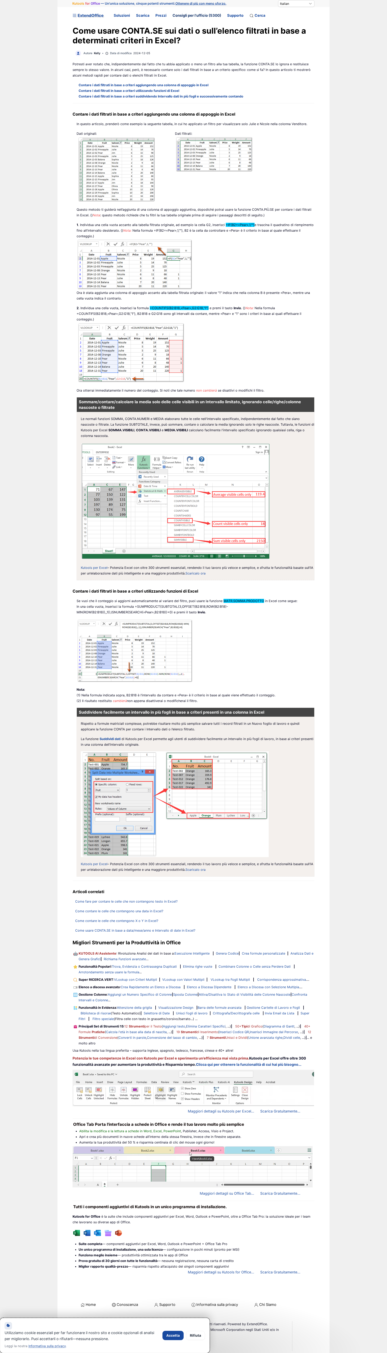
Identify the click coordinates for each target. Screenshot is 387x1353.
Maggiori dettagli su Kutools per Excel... (221, 1111)
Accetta (173, 1335)
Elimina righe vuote (197, 966)
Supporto (235, 15)
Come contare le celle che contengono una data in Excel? (119, 911)
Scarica (142, 15)
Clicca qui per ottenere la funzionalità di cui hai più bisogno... (248, 1064)
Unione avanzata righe (265, 1038)
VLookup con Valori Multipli (183, 980)
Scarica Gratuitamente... (280, 1111)
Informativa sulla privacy (217, 1304)
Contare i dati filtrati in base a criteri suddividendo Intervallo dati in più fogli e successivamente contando (161, 96)
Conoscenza (127, 1304)
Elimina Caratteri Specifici (206, 1026)
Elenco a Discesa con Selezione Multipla (268, 987)
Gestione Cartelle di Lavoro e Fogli (273, 1008)
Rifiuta (195, 1335)
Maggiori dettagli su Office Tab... (227, 1193)
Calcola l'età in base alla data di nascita (136, 1032)
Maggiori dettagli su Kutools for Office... (221, 1272)
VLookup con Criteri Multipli (135, 980)
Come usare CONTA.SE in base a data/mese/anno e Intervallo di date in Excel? (135, 930)
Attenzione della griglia (134, 1008)
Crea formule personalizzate (263, 953)
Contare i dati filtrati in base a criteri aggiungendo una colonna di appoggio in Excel (143, 85)
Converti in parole (132, 1038)
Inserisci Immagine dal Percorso (274, 1032)
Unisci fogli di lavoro (192, 1013)
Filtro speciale (103, 1019)
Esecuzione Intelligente (192, 953)
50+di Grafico (248, 1026)
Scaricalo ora (195, 573)
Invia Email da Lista (279, 1013)
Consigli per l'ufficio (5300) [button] (197, 15)
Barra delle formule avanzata (219, 1008)
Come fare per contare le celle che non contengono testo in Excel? (126, 901)
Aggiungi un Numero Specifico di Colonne (140, 994)
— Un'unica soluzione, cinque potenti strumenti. (149, 3)
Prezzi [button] (160, 15)
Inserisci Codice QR (234, 1032)
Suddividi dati (110, 739)
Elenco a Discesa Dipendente (209, 987)
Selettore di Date (157, 1013)
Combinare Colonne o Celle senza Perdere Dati (254, 966)
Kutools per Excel (94, 568)
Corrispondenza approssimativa (281, 980)
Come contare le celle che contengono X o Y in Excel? (116, 921)
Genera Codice (227, 953)
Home (91, 1304)
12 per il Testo (143, 1026)
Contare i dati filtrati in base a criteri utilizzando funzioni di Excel (129, 91)
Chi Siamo (267, 1304)
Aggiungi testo (174, 1026)
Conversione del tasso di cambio (172, 1038)
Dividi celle (291, 1038)
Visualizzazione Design (175, 1008)
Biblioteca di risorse (96, 1013)
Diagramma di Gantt (279, 1026)
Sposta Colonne (185, 994)
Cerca (260, 15)
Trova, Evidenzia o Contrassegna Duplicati (144, 966)
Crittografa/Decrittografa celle (236, 1013)
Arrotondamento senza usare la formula (109, 972)
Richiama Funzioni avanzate (125, 959)
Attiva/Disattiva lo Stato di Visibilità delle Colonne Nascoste (244, 994)
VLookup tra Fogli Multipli (230, 980)
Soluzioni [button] (122, 15)
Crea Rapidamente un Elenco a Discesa (151, 987)
